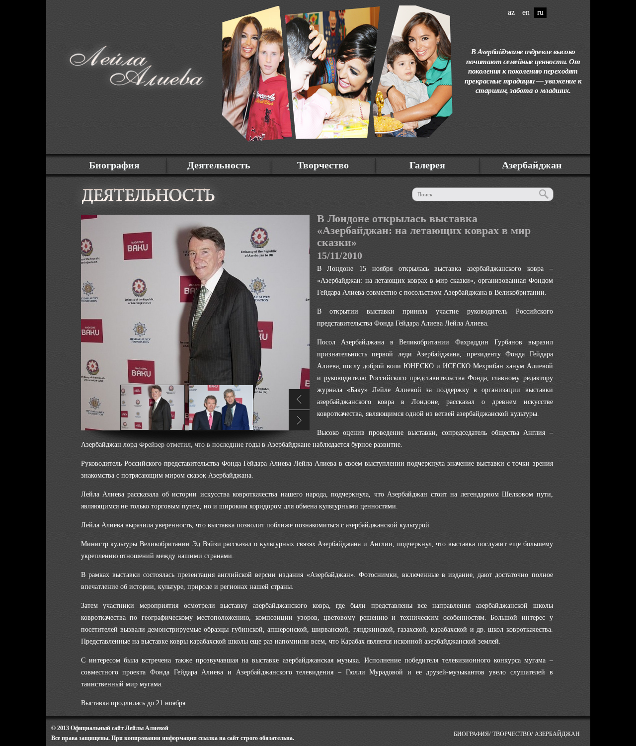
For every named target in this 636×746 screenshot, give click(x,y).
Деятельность (218, 165)
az (511, 12)
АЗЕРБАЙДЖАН (557, 734)
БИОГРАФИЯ (471, 734)
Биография (114, 165)
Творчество (323, 165)
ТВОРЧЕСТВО (511, 734)
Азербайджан (532, 165)
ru (540, 12)
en (526, 12)
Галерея (427, 165)
